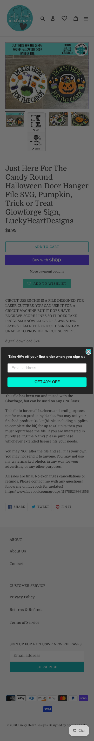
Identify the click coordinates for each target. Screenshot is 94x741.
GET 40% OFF (47, 382)
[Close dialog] (88, 351)
